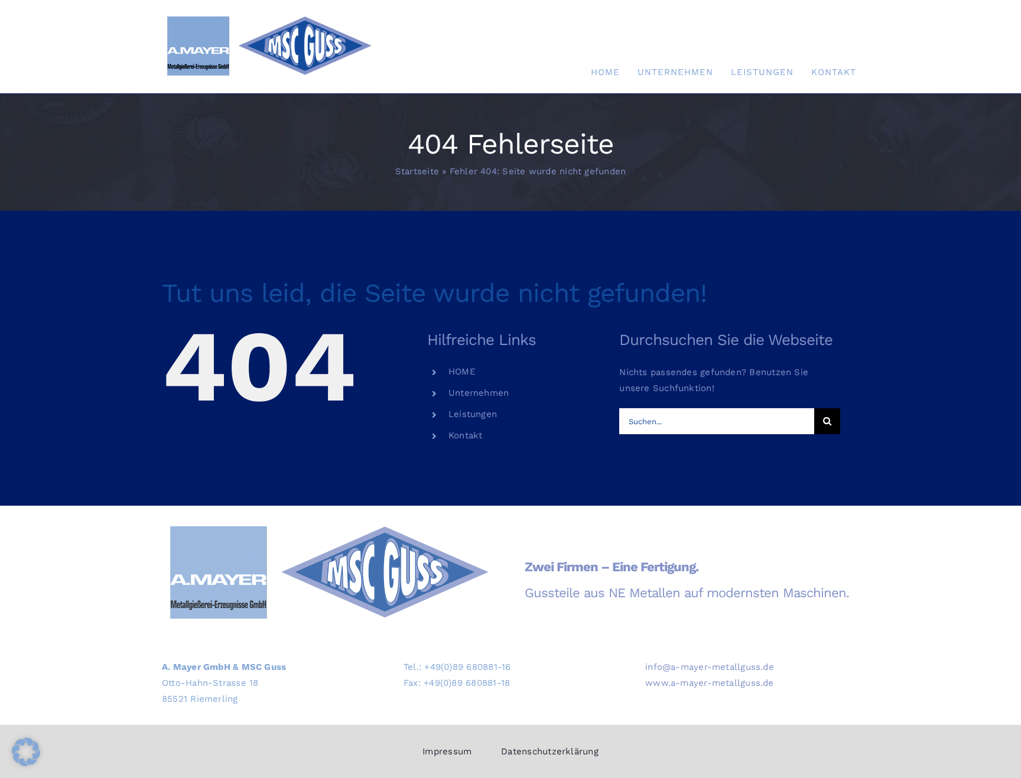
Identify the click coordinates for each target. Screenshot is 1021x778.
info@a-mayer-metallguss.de (709, 667)
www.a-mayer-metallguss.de (709, 683)
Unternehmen (478, 393)
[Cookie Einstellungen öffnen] (26, 763)
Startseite (417, 171)
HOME (462, 371)
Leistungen (472, 414)
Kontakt (465, 435)
